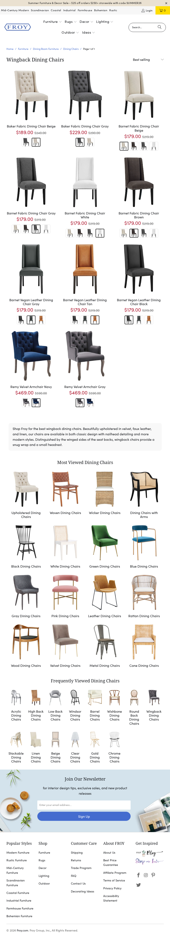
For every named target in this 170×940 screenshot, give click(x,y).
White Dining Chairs (65, 547)
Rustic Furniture (16, 860)
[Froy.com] (17, 27)
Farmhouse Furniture (19, 908)
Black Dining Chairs (26, 547)
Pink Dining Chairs (65, 597)
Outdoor (44, 883)
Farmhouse (85, 10)
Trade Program (81, 868)
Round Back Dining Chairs (134, 708)
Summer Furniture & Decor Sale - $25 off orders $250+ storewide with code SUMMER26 (85, 3)
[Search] (159, 27)
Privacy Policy (112, 888)
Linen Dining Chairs (36, 748)
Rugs (42, 860)
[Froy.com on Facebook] (139, 875)
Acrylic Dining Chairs (16, 708)
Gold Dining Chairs (95, 748)
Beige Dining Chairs (55, 748)
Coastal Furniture (17, 893)
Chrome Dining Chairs (114, 748)
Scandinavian (40, 10)
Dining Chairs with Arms (144, 496)
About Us (109, 852)
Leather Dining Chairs (104, 597)
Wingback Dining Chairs (154, 708)
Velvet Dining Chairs (65, 646)
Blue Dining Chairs (144, 547)
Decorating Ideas (82, 891)
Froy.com (22, 930)
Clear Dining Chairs (75, 748)
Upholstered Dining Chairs (26, 496)
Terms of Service (114, 880)
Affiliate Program (114, 873)
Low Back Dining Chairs (55, 708)
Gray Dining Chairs (26, 597)
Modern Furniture (17, 852)
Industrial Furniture (18, 900)
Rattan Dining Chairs (144, 597)
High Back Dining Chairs (36, 708)
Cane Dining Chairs (144, 646)
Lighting (44, 876)
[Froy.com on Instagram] (146, 875)
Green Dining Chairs (104, 547)
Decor (42, 868)
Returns (76, 860)
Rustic (113, 10)
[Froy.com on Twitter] (139, 885)
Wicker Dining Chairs (104, 496)
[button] (52, 22)
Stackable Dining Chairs (16, 748)
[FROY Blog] (150, 855)
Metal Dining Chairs (104, 646)
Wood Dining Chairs (26, 646)
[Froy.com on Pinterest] (153, 875)
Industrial (69, 10)
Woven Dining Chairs (65, 496)
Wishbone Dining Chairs (114, 708)
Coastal (56, 10)
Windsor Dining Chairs (75, 708)
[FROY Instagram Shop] (150, 864)
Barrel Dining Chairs (95, 708)
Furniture (44, 852)
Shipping (77, 852)
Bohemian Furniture (19, 916)
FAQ (73, 876)
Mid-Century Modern (15, 10)
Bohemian (100, 10)
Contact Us (78, 883)
